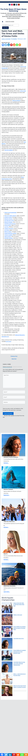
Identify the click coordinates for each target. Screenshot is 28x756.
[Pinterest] (11, 46)
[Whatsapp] (17, 46)
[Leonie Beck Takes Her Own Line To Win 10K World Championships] (7, 666)
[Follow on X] (14, 4)
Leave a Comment (6, 39)
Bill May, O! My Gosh (17, 614)
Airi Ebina (6, 230)
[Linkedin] (8, 46)
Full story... (6, 463)
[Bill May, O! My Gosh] (7, 619)
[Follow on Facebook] (9, 4)
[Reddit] (14, 46)
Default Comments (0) (7, 366)
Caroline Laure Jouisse (9, 223)
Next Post (14, 358)
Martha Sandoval (16, 100)
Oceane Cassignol (8, 228)
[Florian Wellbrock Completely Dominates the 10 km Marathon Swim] (7, 655)
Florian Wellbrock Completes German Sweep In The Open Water (19, 628)
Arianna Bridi (7, 225)
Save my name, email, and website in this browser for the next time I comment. (13, 409)
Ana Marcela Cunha (9, 220)
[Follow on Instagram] (12, 4)
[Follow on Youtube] (19, 4)
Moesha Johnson (8, 219)
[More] (20, 46)
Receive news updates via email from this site (13, 416)
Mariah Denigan (8, 222)
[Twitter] (6, 46)
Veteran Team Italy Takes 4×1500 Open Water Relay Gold (18, 604)
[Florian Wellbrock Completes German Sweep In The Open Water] (7, 631)
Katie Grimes (7, 236)
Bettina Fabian (7, 231)
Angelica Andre (8, 217)
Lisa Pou (6, 227)
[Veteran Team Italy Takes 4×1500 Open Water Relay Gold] (7, 607)
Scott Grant (8, 341)
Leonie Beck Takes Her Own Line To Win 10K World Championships (19, 663)
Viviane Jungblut (8, 235)
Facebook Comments (17, 366)
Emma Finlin (23, 91)
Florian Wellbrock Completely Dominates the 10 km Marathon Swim (19, 652)
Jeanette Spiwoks (8, 238)
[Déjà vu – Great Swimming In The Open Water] (7, 678)
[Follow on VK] (16, 4)
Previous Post (14, 356)
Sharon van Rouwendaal (10, 212)
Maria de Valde (8, 215)
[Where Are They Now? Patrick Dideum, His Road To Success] (7, 690)
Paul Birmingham (9, 150)
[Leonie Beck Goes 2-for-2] (7, 643)
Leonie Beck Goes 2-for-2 (18, 638)
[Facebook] (3, 46)
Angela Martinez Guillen (10, 233)
